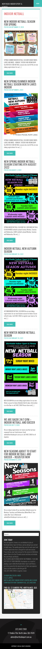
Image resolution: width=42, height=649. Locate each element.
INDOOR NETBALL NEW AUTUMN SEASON (20, 249)
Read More (10, 73)
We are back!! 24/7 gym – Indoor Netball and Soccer (19, 420)
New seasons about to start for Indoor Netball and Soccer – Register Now (20, 454)
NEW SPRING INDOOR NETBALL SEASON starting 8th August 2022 (20, 164)
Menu (37, 3)
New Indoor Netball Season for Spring (19, 22)
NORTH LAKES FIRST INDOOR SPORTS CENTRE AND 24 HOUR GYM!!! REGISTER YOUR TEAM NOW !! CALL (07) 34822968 (20, 581)
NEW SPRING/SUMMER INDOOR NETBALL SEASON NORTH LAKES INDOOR (20, 84)
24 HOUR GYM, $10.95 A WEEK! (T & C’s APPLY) (12, 576)
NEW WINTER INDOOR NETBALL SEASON (19, 334)
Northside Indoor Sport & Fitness (12, 5)
